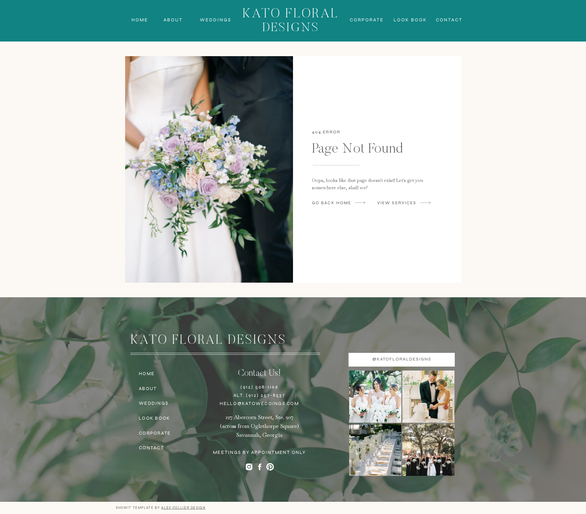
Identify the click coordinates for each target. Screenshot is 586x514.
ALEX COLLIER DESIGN (183, 508)
